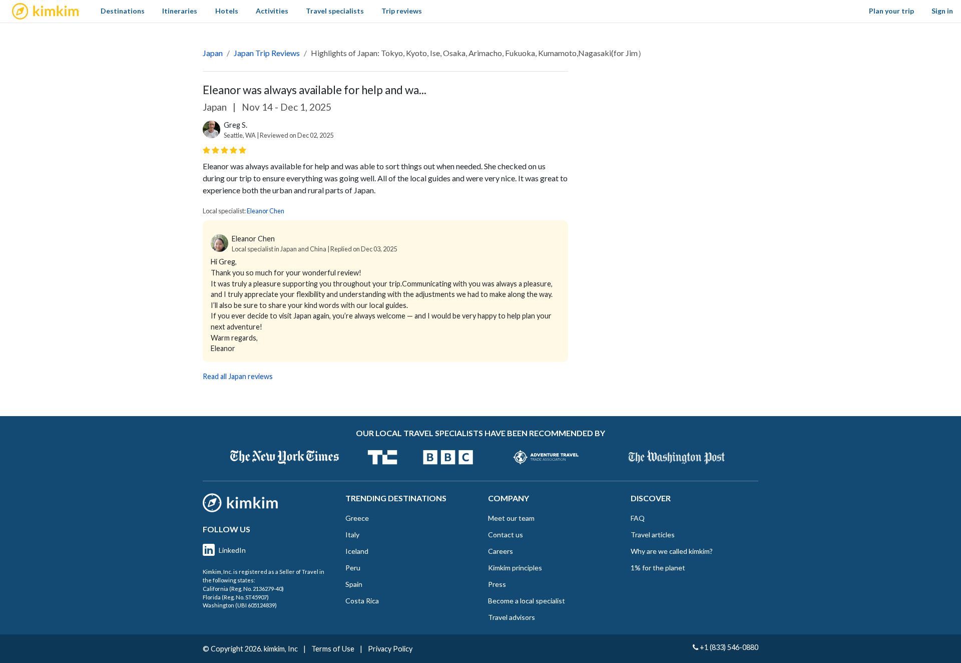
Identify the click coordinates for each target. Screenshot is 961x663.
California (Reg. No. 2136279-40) (243, 588)
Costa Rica (362, 600)
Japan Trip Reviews (267, 53)
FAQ (638, 518)
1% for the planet (658, 567)
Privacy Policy (390, 648)
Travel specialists (335, 11)
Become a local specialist (526, 600)
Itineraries (179, 11)
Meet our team (511, 518)
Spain (353, 584)
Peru (352, 567)
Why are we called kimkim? (672, 551)
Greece (357, 518)
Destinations (123, 11)
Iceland (356, 551)
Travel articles (653, 534)
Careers (500, 551)
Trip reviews (401, 11)
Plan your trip (891, 11)
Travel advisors (511, 617)
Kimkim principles (515, 567)
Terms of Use (332, 648)
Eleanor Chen (265, 211)
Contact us (505, 534)
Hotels (226, 11)
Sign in (942, 11)
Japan (213, 53)
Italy (352, 534)
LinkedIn (232, 550)
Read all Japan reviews (238, 376)
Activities (272, 11)
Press (497, 584)
